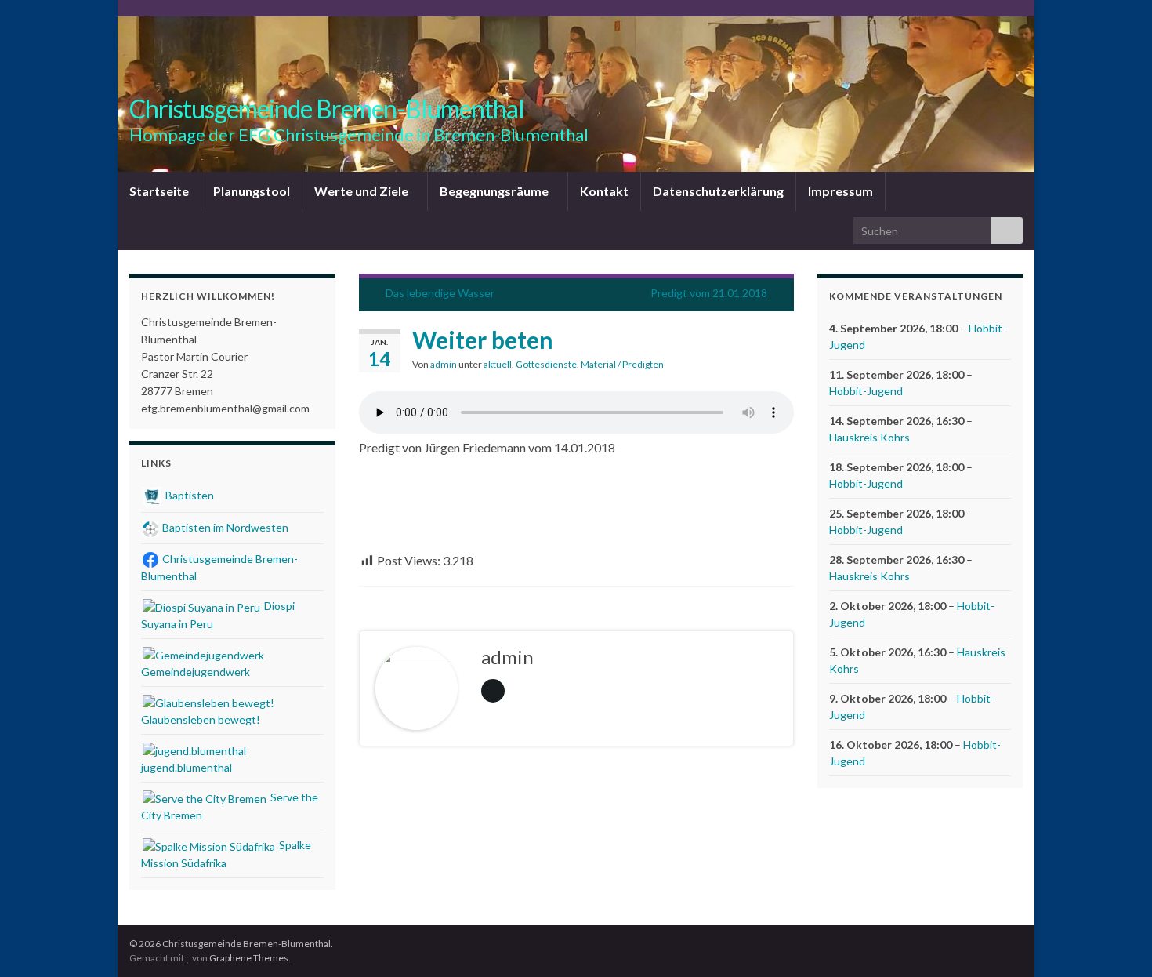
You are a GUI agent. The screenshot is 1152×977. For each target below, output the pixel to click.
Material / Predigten (622, 364)
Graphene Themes (248, 958)
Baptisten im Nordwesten (224, 527)
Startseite (159, 190)
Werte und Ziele (362, 190)
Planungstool (251, 190)
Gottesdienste (546, 364)
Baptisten (188, 495)
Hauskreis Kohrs (869, 437)
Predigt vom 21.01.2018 (708, 293)
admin (443, 364)
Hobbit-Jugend (866, 391)
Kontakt (604, 190)
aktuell (498, 364)
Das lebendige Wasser (440, 293)
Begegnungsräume (495, 190)
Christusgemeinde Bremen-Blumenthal (326, 108)
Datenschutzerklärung (718, 190)
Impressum (840, 190)
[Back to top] (1116, 941)
